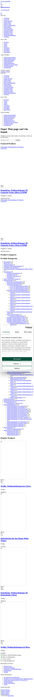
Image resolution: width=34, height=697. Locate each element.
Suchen (18, 140)
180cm (5, 46)
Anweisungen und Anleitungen (11, 677)
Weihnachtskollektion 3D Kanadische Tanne (18, 410)
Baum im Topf (7, 24)
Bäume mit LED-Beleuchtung (14, 282)
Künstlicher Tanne (8, 34)
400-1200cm (7, 52)
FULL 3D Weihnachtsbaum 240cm (19, 289)
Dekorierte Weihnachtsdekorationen (13, 266)
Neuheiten (6, 36)
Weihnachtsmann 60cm (13, 433)
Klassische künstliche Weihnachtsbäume (17, 290)
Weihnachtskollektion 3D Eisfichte (15, 407)
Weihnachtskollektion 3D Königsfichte (16, 413)
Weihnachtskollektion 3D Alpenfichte (16, 406)
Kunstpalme (10, 277)
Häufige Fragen (8, 666)
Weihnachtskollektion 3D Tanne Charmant (17, 417)
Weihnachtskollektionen (10, 35)
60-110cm (6, 42)
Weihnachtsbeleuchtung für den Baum (13, 400)
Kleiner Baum (7, 26)
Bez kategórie (7, 262)
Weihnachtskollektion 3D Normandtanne (17, 414)
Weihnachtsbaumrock (9, 63)
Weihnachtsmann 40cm (13, 432)
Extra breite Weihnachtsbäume (14, 283)
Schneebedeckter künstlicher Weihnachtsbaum (21, 374)
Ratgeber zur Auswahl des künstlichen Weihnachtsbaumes (18, 678)
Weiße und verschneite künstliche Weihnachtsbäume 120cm (18, 378)
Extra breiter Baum (8, 29)
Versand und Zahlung (9, 667)
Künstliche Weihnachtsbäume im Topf (16, 322)
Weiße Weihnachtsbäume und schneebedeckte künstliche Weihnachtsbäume (18, 372)
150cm (5, 45)
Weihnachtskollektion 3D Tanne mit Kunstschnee (19, 419)
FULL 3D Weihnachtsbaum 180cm (19, 286)
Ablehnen (17, 368)
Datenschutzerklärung (9, 683)
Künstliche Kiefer (8, 31)
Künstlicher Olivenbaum (13, 276)
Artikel (5, 684)
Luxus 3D (6, 19)
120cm (5, 43)
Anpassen (16, 363)
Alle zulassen (17, 359)
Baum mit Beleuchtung (9, 25)
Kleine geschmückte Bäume (17, 316)
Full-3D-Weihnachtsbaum (13, 284)
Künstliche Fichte (8, 32)
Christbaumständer (8, 66)
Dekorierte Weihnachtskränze (14, 429)
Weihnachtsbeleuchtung (10, 57)
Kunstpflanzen (7, 67)
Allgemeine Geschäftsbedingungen (12, 669)
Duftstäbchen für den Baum (11, 64)
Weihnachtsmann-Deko (9, 59)
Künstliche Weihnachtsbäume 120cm (16, 317)
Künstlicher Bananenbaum (13, 273)
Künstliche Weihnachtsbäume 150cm (16, 319)
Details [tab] (17, 332)
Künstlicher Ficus (11, 274)
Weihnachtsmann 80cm (13, 434)
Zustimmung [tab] (6, 332)
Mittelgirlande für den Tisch (14, 403)
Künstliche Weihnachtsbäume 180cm (16, 320)
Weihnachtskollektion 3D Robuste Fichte (17, 416)
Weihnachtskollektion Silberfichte (15, 424)
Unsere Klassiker (8, 21)
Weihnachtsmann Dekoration (11, 430)
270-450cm (6, 50)
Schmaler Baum (8, 28)
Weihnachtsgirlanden (9, 60)
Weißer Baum (7, 22)
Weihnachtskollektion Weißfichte (15, 426)
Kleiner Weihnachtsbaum (13, 314)
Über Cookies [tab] (28, 332)
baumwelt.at (11, 695)
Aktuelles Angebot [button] (5, 71)
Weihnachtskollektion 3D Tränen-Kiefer (17, 422)
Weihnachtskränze (8, 62)
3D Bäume (6, 18)
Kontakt (6, 672)
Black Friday (7, 263)
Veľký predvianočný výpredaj (11, 279)
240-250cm (6, 49)
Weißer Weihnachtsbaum (16, 397)
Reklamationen (7, 670)
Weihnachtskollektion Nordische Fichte (17, 423)
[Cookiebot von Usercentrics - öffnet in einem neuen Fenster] (25, 328)
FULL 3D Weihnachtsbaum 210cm (19, 287)
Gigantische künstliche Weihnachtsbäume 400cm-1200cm (18, 269)
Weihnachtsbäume (8, 280)
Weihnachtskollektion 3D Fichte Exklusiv (17, 409)
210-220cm (6, 48)
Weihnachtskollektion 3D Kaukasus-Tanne (17, 412)
